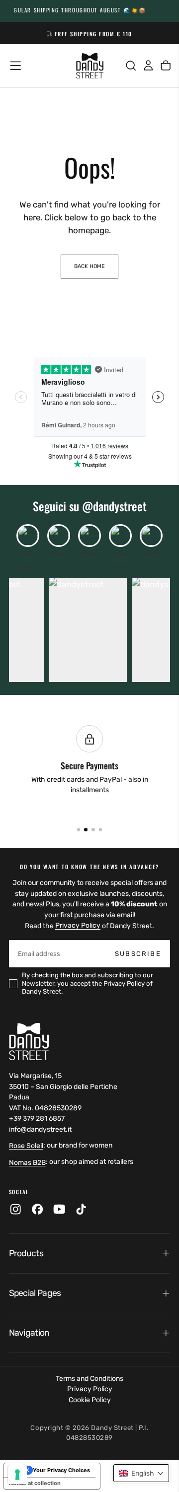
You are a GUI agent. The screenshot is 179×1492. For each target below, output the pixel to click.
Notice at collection (35, 1483)
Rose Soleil (26, 1146)
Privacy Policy (77, 926)
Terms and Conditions (89, 1378)
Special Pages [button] (35, 1293)
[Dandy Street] (29, 1041)
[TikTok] (81, 1209)
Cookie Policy (90, 1400)
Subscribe (138, 953)
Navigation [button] (29, 1333)
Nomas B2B (27, 1162)
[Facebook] (37, 1209)
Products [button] (26, 1253)
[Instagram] (15, 1209)
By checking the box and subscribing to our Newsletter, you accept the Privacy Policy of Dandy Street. (87, 983)
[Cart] (165, 65)
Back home (89, 266)
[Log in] (148, 65)
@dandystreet (114, 506)
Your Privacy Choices (61, 1470)
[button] (15, 65)
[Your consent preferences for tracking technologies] (17, 1474)
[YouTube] (59, 1209)
